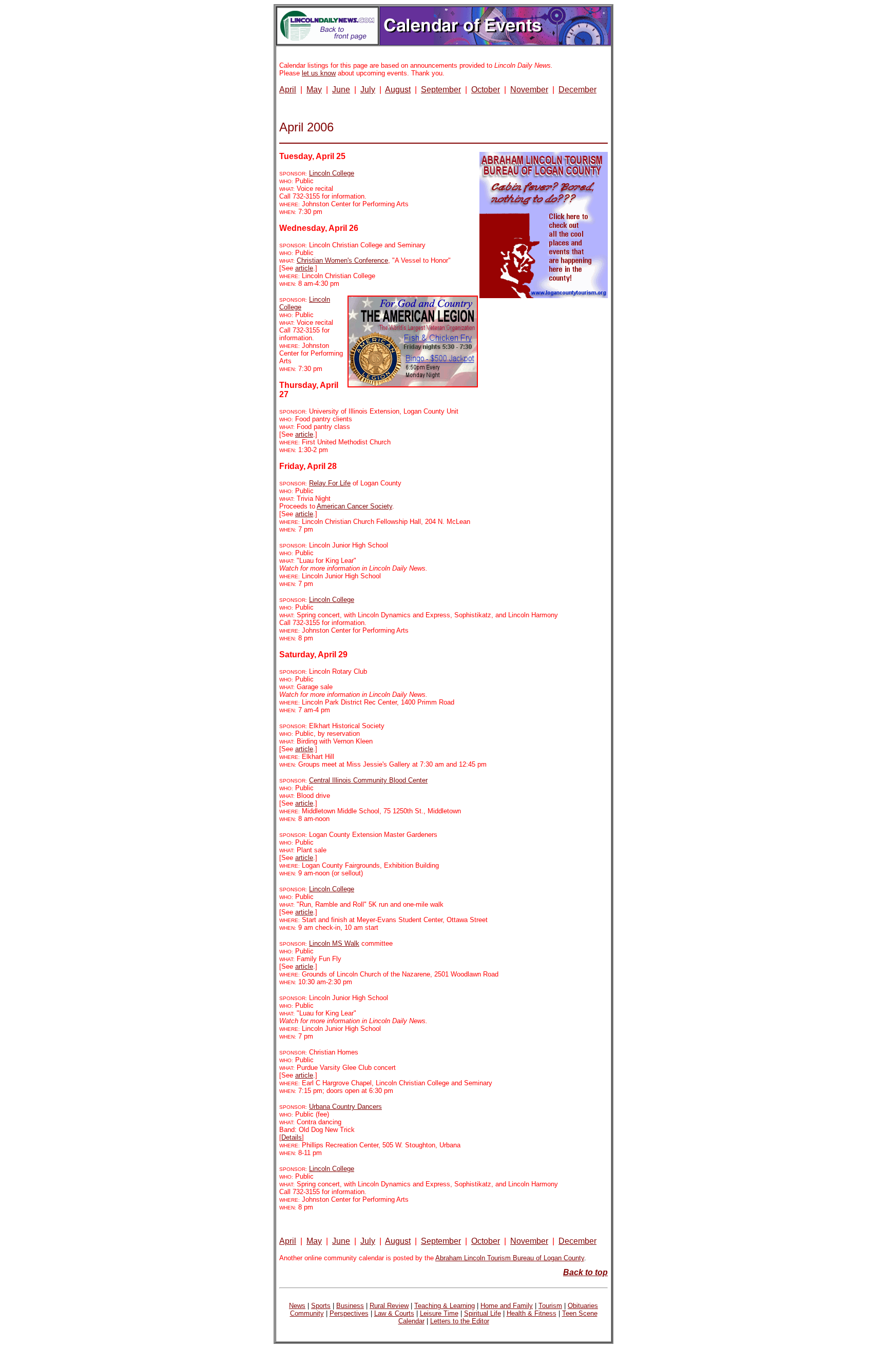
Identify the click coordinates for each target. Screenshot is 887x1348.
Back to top (585, 1272)
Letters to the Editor (459, 1321)
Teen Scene (579, 1313)
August (398, 89)
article (304, 268)
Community (307, 1313)
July (367, 89)
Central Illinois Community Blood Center (368, 780)
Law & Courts (394, 1313)
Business (350, 1306)
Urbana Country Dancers (345, 1106)
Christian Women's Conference (342, 260)
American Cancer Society (354, 506)
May (314, 89)
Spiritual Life (482, 1313)
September (441, 89)
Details (291, 1137)
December (577, 89)
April (287, 89)
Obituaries (583, 1306)
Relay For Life (330, 483)
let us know (319, 73)
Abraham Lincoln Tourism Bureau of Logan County (509, 1258)
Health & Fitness (531, 1313)
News (297, 1306)
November (529, 89)
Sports (321, 1306)
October (485, 89)
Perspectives (349, 1313)
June (341, 89)
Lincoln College (331, 173)
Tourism (550, 1306)
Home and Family (506, 1306)
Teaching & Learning (444, 1306)
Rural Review (389, 1306)
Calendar (411, 1321)
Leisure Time (439, 1313)
